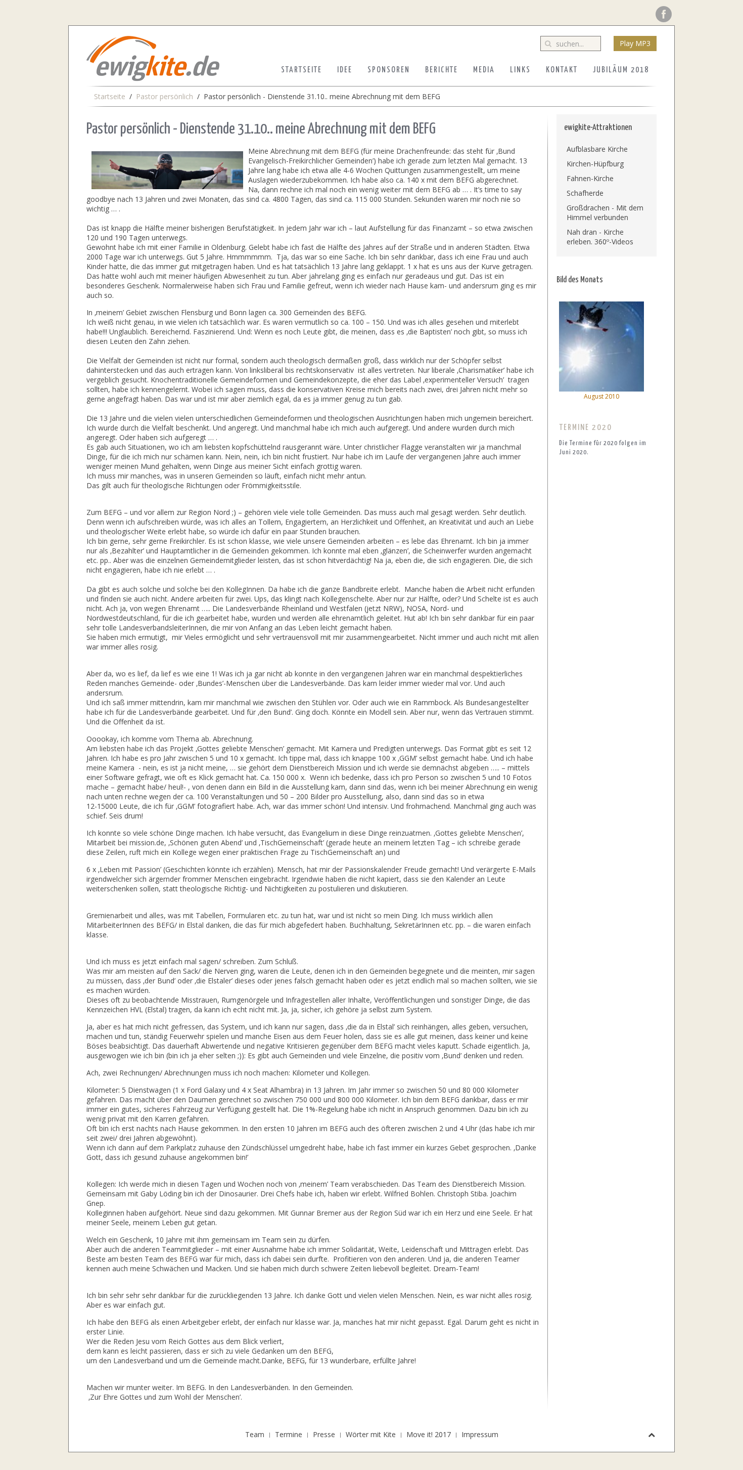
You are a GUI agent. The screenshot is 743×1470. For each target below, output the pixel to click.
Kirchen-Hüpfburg (595, 163)
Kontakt (562, 70)
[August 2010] (601, 346)
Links (520, 70)
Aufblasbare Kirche (597, 149)
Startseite (301, 70)
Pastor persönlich (164, 96)
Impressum (479, 1434)
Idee (344, 70)
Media (484, 70)
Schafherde (585, 193)
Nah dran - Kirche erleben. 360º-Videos (600, 236)
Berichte (441, 70)
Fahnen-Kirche (590, 178)
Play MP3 (635, 43)
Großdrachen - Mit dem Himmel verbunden (605, 212)
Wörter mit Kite (371, 1434)
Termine (288, 1434)
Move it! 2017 (428, 1434)
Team (254, 1434)
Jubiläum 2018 (621, 70)
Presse (324, 1434)
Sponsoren (388, 70)
